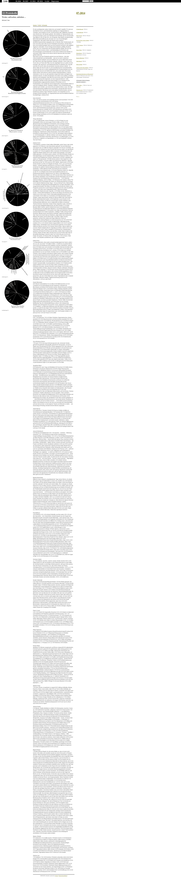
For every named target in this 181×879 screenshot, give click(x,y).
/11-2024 (32, 1)
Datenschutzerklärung (63, 875)
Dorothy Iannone (79, 45)
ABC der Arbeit (79, 64)
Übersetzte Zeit (79, 90)
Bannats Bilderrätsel (80, 58)
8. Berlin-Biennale (79, 29)
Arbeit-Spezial (79, 61)
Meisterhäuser (79, 53)
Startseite (35, 25)
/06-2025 (25, 1)
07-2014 (39, 25)
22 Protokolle (44, 25)
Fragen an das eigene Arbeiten (82, 67)
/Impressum (55, 1)
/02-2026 (18, 1)
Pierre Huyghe (79, 35)
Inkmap (56, 875)
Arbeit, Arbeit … (79, 85)
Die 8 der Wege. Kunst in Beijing (82, 40)
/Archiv (47, 1)
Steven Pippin (79, 50)
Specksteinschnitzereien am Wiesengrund (84, 74)
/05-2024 (40, 1)
